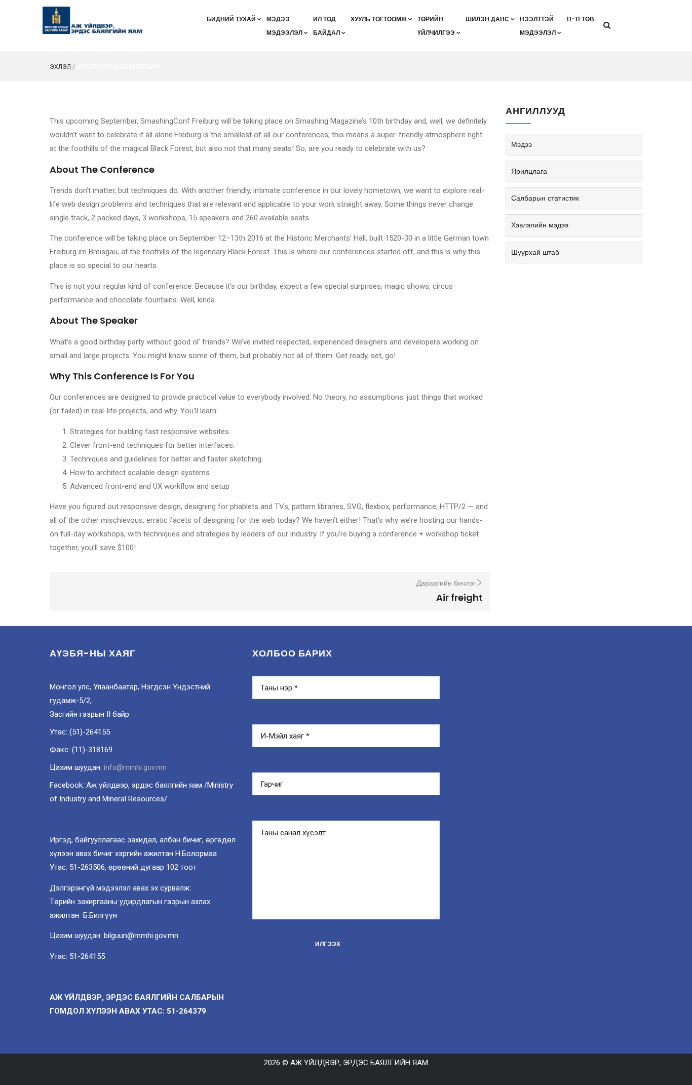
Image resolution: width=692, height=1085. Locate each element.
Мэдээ (521, 144)
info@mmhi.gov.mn (135, 767)
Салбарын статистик (545, 198)
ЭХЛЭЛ (60, 66)
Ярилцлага (529, 171)
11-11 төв (580, 19)
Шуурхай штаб (535, 252)
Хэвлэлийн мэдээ (539, 225)
